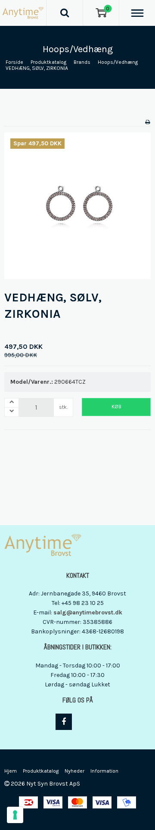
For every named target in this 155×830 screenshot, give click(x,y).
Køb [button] (116, 407)
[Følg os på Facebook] (64, 722)
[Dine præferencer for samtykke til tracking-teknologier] (15, 815)
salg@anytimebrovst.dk (87, 612)
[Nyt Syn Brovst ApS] (23, 13)
